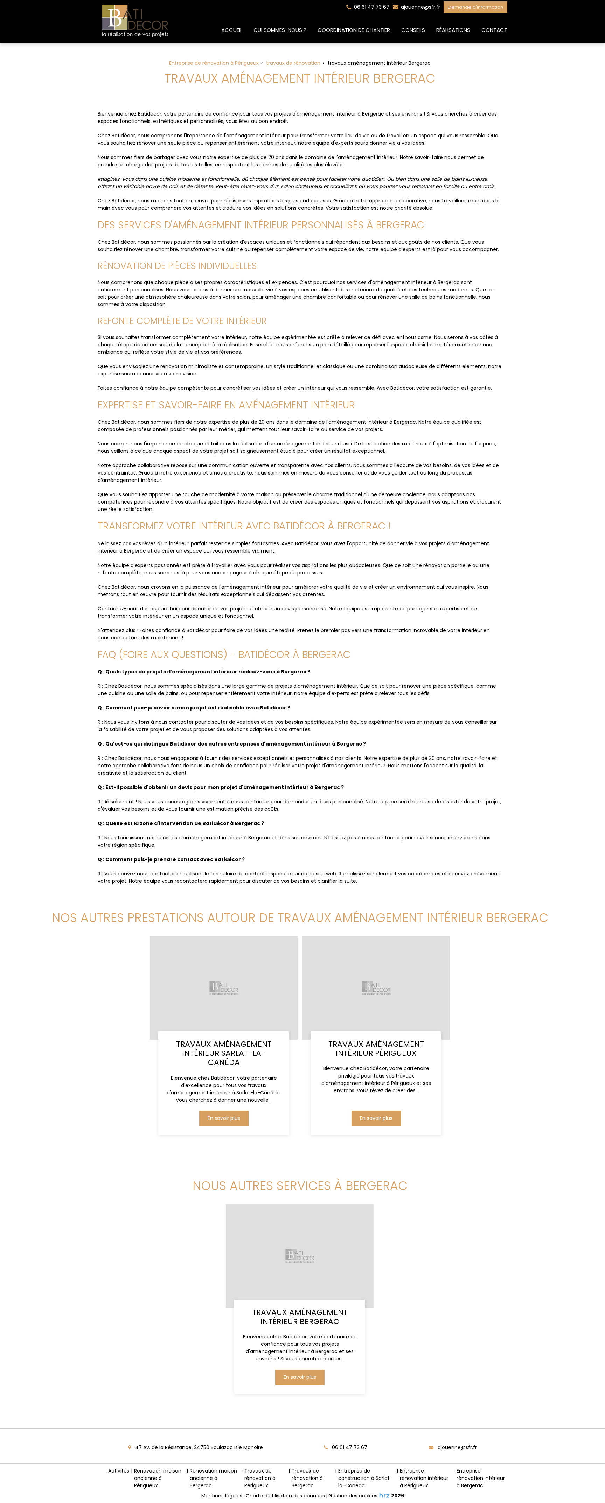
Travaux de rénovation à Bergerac (307, 1478)
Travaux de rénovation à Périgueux (260, 1478)
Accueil (231, 30)
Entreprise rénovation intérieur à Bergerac (481, 1478)
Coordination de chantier (354, 30)
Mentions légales (221, 1495)
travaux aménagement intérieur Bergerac (300, 1317)
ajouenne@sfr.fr (419, 7)
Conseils (413, 30)
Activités (118, 1470)
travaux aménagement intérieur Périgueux (376, 1049)
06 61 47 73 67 (349, 1447)
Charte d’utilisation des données (285, 1495)
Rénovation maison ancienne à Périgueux (157, 1478)
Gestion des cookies (352, 1495)
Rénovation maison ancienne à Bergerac (213, 1478)
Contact (494, 30)
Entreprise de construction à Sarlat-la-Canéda (365, 1478)
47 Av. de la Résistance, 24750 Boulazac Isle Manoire (198, 1447)
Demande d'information (475, 7)
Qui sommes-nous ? (279, 30)
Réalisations (453, 30)
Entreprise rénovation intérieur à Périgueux (424, 1478)
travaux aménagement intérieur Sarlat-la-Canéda (224, 1053)
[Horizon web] (384, 1495)
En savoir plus (224, 1118)
